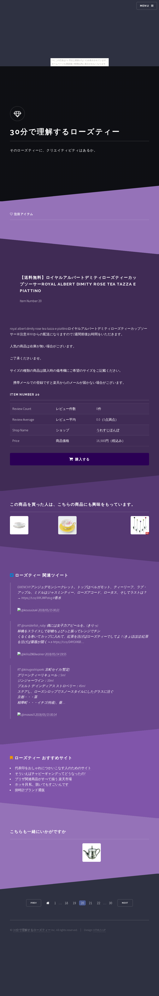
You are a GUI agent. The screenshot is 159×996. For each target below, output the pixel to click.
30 (110, 903)
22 (98, 903)
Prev (34, 903)
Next (125, 903)
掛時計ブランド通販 (30, 790)
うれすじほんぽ (107, 430)
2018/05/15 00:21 (48, 610)
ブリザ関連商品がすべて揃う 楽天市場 (43, 779)
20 (82, 903)
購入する (82, 459)
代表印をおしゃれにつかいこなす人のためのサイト (53, 768)
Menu (144, 5)
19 (74, 903)
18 (66, 903)
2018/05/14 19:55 (55, 654)
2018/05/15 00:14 (46, 714)
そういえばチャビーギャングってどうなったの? (50, 773)
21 (90, 903)
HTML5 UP (99, 930)
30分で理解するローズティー (32, 930)
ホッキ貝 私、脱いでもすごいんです (42, 784)
